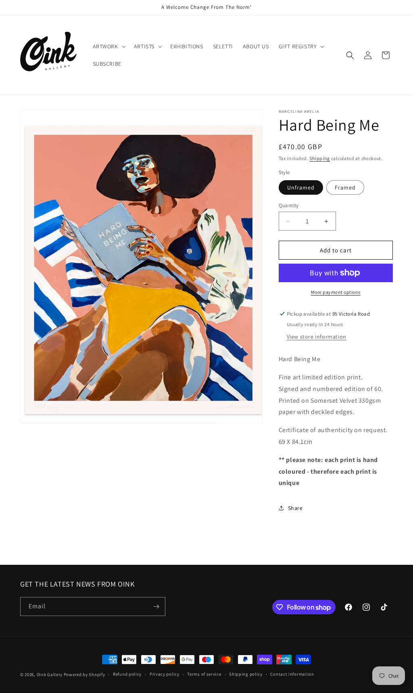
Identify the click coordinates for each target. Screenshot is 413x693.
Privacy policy (164, 674)
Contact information (292, 674)
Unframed (301, 187)
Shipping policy (246, 674)
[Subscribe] (156, 606)
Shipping (319, 158)
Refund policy (127, 674)
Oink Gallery (50, 674)
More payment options (336, 292)
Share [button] (295, 508)
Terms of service (204, 674)
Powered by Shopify (84, 674)
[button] (108, 46)
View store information (316, 336)
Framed (345, 187)
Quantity (289, 205)
